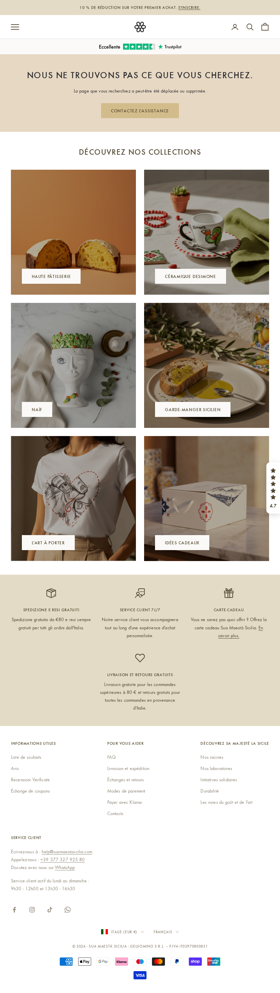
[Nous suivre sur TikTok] (49, 909)
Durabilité (209, 791)
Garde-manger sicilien (193, 409)
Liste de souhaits (26, 757)
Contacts (115, 813)
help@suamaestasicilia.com (67, 852)
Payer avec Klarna (124, 802)
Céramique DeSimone (190, 276)
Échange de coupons (30, 791)
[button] (273, 488)
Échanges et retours (125, 780)
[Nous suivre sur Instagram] (32, 909)
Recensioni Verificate (30, 780)
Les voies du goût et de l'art (226, 802)
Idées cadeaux (182, 542)
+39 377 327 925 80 (62, 859)
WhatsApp (65, 867)
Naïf (37, 409)
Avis (15, 768)
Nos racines (211, 757)
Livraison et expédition (128, 768)
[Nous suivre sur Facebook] (14, 909)
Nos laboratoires (216, 768)
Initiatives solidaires (218, 780)
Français (163, 931)
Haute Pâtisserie (51, 276)
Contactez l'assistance (140, 110)
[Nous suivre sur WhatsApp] (67, 909)
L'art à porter (48, 542)
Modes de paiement (126, 791)
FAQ (111, 757)
